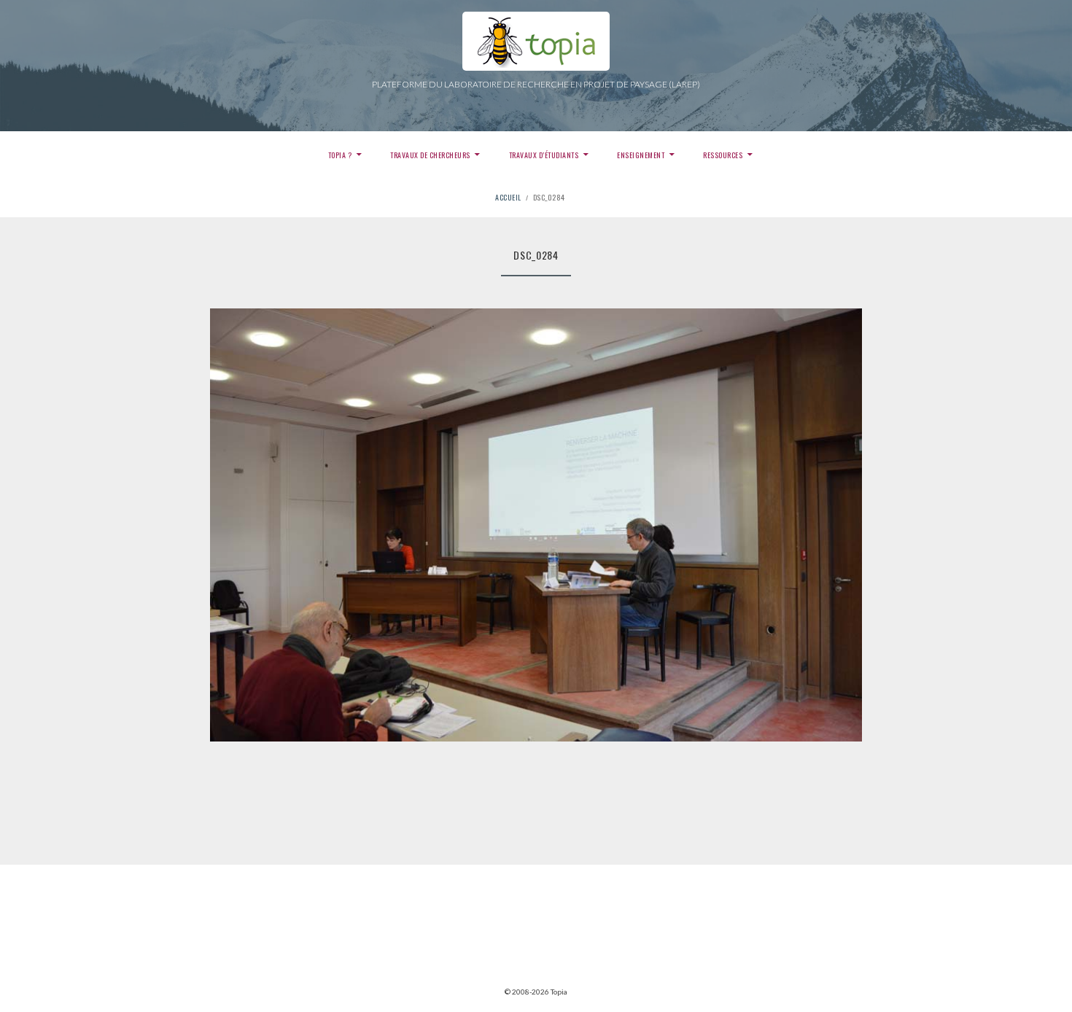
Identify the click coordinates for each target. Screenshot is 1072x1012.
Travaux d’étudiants (544, 154)
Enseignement (640, 154)
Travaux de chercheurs (430, 154)
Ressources (722, 154)
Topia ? (340, 154)
